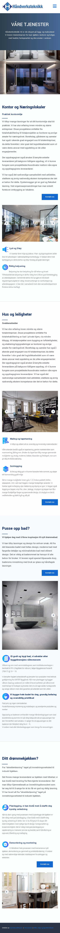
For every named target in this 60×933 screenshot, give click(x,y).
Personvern (28, 928)
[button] (50, 197)
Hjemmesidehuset (16, 928)
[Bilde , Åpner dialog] (30, 223)
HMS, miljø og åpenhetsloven (43, 928)
